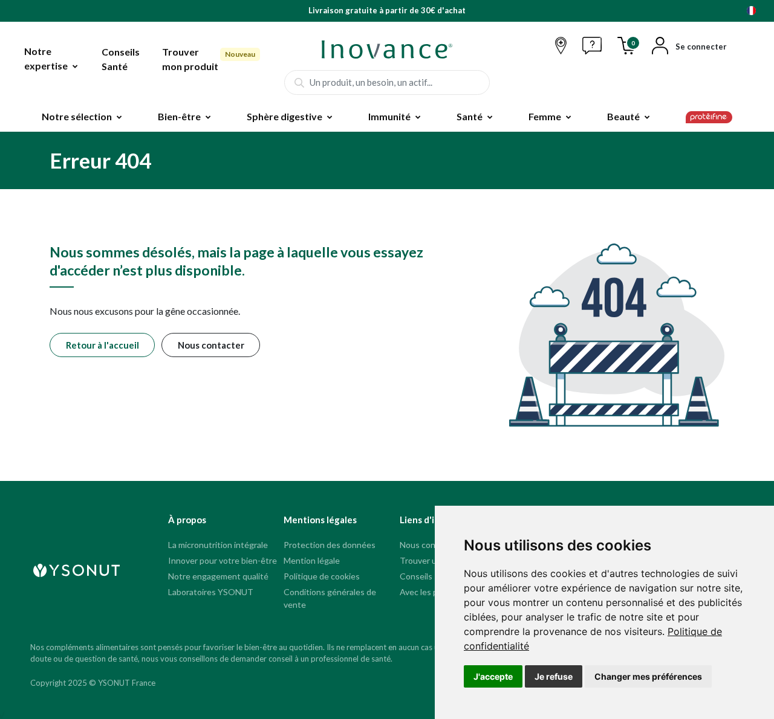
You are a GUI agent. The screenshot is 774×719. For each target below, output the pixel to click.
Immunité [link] (389, 116)
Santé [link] (470, 116)
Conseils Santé (121, 59)
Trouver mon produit (190, 59)
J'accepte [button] (493, 676)
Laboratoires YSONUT (210, 592)
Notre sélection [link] (77, 116)
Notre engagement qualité (218, 576)
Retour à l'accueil (102, 345)
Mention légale (312, 560)
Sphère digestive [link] (284, 116)
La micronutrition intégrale (218, 545)
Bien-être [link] (179, 116)
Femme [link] (544, 116)
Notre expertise (46, 58)
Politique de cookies (322, 576)
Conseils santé (428, 576)
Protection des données (330, 545)
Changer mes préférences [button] (648, 676)
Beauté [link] (623, 116)
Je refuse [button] (554, 676)
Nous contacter (211, 345)
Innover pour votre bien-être (222, 560)
